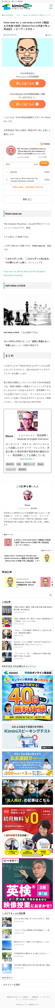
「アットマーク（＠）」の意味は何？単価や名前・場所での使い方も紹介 (33, 654)
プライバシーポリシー (29, 999)
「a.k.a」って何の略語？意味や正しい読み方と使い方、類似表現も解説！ (33, 631)
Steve (49, 35)
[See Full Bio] (33, 459)
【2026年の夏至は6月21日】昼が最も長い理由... (32, 966)
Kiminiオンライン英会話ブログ (27, 1004)
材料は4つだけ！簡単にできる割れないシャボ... (32, 943)
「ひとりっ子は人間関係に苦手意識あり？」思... (32, 931)
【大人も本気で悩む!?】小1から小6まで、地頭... (32, 920)
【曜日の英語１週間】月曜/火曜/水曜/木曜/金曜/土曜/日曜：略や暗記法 (33, 608)
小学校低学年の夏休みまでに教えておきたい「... (32, 954)
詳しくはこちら (25, 83)
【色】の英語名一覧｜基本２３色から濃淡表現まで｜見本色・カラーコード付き (33, 620)
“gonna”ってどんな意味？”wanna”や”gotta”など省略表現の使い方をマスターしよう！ (32, 643)
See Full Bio (26, 459)
